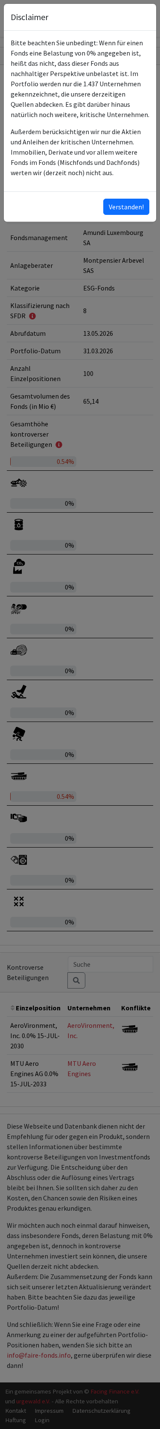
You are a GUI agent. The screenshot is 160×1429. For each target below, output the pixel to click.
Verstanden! (126, 206)
